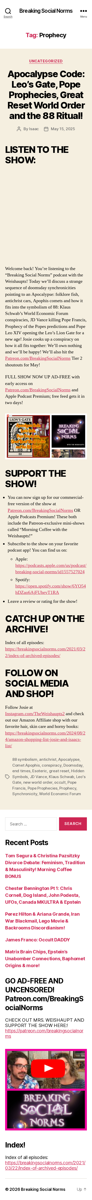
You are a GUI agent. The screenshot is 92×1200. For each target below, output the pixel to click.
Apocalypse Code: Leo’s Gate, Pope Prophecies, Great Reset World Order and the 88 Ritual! (46, 94)
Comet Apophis (26, 765)
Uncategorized (46, 61)
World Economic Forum (60, 793)
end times (21, 770)
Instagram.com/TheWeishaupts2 (35, 714)
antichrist (47, 759)
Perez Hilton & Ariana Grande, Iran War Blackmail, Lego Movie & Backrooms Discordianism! (42, 920)
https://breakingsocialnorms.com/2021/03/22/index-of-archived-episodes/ (45, 1165)
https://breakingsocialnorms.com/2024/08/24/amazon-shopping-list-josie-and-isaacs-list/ (45, 739)
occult (59, 782)
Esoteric (39, 770)
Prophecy (67, 788)
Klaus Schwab (61, 776)
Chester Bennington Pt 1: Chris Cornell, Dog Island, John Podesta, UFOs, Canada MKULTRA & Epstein (43, 895)
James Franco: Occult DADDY (37, 939)
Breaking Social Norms (46, 11)
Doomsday (73, 765)
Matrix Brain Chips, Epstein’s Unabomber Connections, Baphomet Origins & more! (45, 958)
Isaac (34, 128)
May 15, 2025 (63, 128)
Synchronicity (24, 793)
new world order (37, 782)
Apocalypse (68, 759)
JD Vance (38, 776)
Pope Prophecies (42, 788)
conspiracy (51, 765)
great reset (59, 770)
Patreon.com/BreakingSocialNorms (38, 358)
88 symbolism (24, 759)
